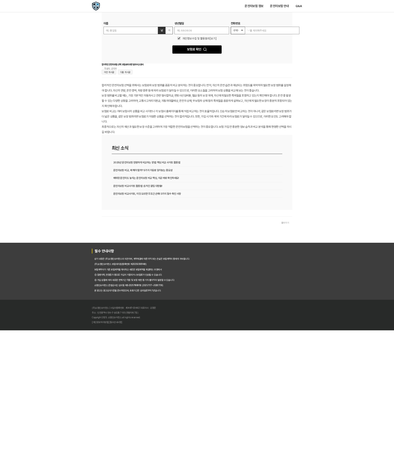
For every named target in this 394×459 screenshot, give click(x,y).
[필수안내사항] (82, 440)
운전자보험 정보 (278, 8)
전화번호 (252, 33)
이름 (70, 33)
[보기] (219, 53)
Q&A (338, 8)
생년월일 (173, 33)
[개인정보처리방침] (62, 440)
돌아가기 (319, 302)
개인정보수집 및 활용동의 (195, 53)
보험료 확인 (193, 68)
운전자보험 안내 (312, 8)
